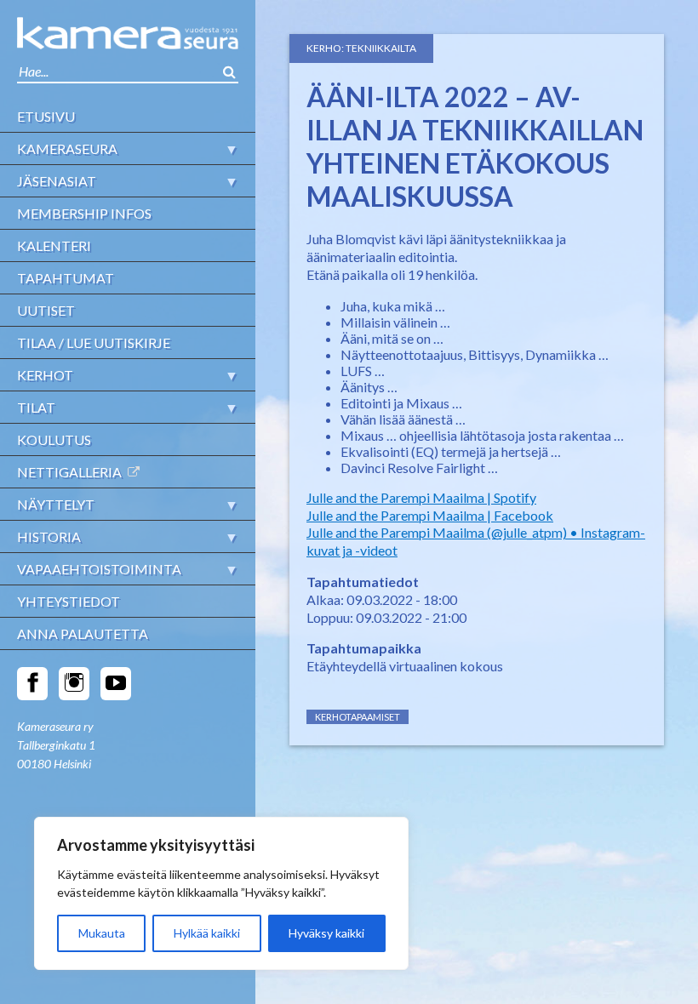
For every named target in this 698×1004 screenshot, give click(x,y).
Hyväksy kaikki (326, 933)
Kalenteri (54, 245)
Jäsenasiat (56, 181)
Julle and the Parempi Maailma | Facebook (429, 515)
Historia (49, 536)
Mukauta (101, 933)
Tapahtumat (65, 278)
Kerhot (45, 375)
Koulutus (54, 439)
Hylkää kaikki (207, 933)
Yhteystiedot (68, 601)
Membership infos (84, 213)
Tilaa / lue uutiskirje (93, 342)
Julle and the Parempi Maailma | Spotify (421, 497)
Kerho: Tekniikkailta (361, 48)
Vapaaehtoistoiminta (99, 569)
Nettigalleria (69, 472)
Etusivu (46, 116)
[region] (221, 893)
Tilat (36, 407)
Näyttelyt (55, 504)
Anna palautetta (82, 633)
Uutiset (46, 310)
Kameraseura (67, 148)
